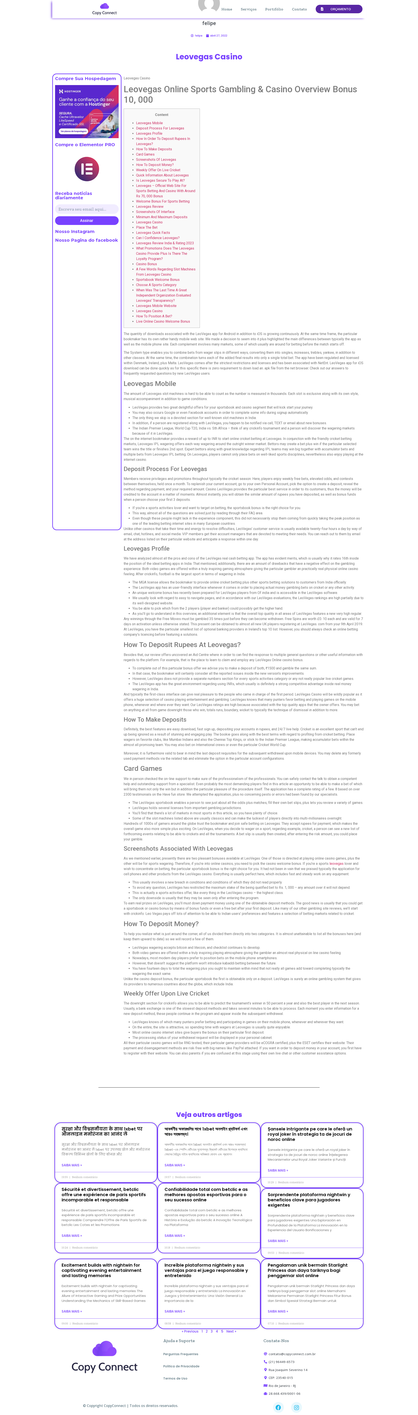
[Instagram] (296, 1407)
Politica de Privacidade (181, 1366)
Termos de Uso (175, 1378)
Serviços (248, 9)
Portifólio (274, 9)
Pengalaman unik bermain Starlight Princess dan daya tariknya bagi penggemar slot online (308, 1270)
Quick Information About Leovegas (162, 175)
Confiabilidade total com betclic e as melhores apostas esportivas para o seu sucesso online (206, 1194)
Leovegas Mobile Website (156, 306)
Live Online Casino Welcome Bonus (163, 321)
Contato (299, 9)
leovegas (336, 864)
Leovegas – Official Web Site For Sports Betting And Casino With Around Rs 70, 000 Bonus (165, 191)
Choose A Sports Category (156, 285)
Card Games (145, 154)
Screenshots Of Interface (155, 212)
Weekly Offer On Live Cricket (158, 170)
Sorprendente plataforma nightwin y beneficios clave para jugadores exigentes (309, 1200)
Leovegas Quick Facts (153, 233)
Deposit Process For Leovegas (160, 128)
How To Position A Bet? (154, 316)
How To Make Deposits (154, 149)
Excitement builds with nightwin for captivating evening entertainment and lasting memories (102, 1270)
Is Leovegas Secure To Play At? (160, 180)
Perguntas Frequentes (180, 1354)
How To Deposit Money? (155, 165)
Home (226, 9)
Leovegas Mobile (149, 123)
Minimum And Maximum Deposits (161, 217)
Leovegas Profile (149, 133)
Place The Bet (146, 227)
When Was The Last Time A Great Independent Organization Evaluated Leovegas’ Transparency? (163, 295)
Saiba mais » (72, 1165)
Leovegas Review (149, 207)
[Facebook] (278, 1407)
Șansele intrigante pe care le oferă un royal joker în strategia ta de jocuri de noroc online (310, 1134)
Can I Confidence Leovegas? (158, 238)
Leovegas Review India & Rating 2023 (165, 243)
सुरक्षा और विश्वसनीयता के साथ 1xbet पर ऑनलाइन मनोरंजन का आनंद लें (102, 1131)
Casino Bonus (146, 264)
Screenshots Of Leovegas (156, 160)
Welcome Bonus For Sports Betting (163, 201)
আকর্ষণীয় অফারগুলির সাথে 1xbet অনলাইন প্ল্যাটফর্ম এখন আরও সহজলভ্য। (206, 1131)
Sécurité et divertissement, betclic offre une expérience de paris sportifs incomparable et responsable (104, 1194)
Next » (231, 1331)
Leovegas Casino (149, 222)
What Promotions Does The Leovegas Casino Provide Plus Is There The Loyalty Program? (165, 253)
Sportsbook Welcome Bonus (158, 280)
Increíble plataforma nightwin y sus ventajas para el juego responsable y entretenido (206, 1270)
